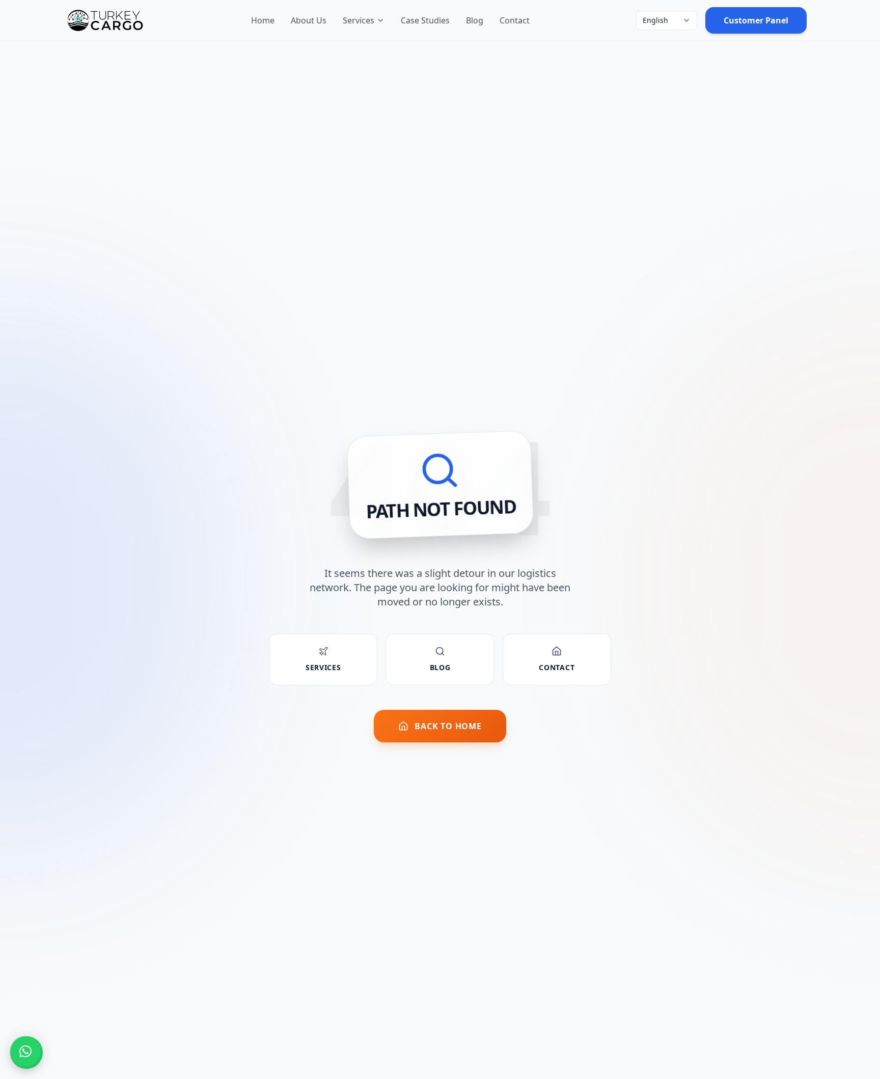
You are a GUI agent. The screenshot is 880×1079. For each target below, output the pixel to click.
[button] (25, 1051)
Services (358, 20)
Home (262, 20)
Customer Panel (756, 20)
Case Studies (425, 20)
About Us (308, 20)
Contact (515, 20)
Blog (474, 20)
